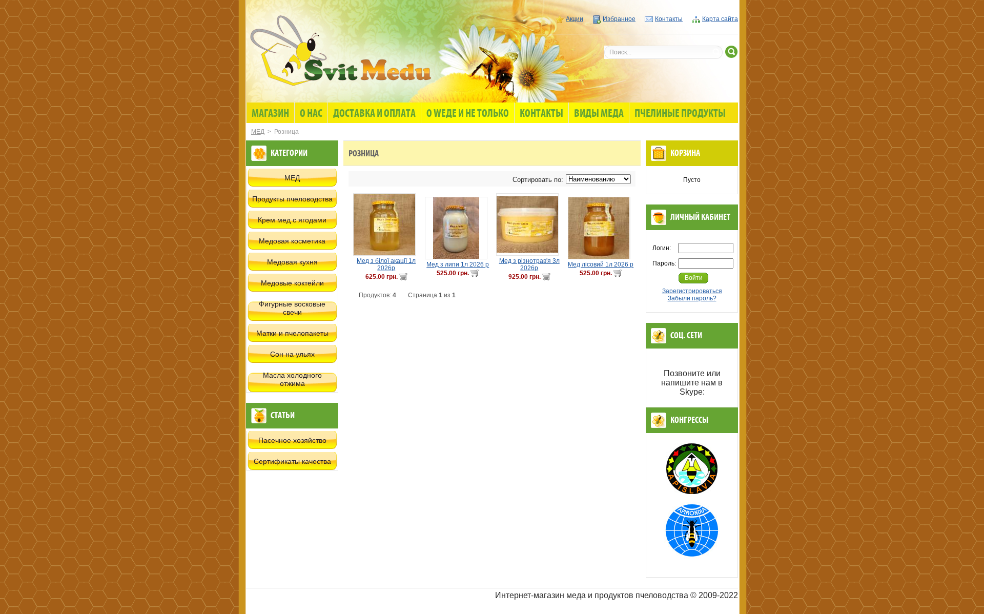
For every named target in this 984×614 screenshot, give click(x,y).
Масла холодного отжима (292, 379)
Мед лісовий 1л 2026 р (600, 264)
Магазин (270, 114)
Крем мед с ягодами (292, 220)
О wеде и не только (467, 114)
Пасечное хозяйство (292, 440)
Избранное (619, 19)
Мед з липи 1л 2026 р (457, 264)
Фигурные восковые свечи (292, 308)
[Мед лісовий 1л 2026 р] (601, 228)
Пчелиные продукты (680, 114)
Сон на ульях (292, 354)
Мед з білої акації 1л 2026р (386, 264)
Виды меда (599, 114)
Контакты (669, 19)
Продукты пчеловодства (292, 199)
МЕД (257, 131)
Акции (574, 19)
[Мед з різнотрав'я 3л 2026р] (529, 224)
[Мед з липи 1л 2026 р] (458, 228)
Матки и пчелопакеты (292, 333)
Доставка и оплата (374, 114)
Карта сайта (720, 19)
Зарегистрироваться (692, 291)
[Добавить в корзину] (403, 277)
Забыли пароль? (692, 298)
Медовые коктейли (292, 283)
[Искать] (731, 52)
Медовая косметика (292, 241)
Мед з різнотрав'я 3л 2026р (529, 264)
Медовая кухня (292, 262)
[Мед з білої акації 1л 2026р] (386, 224)
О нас (311, 114)
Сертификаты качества (292, 461)
